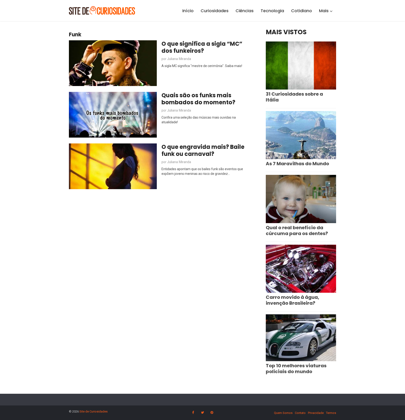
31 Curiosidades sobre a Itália (294, 97)
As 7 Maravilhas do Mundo (297, 163)
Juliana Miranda (179, 59)
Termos (331, 413)
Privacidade (316, 413)
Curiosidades (215, 11)
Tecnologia (272, 11)
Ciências (245, 11)
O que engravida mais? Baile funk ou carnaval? (202, 150)
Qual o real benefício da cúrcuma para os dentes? (297, 230)
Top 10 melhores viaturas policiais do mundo (296, 368)
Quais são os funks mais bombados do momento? (198, 98)
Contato (300, 413)
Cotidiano (301, 11)
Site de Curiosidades (93, 411)
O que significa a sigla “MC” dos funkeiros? (201, 47)
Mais (324, 11)
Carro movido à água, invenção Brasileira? (292, 300)
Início (188, 11)
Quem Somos (283, 413)
